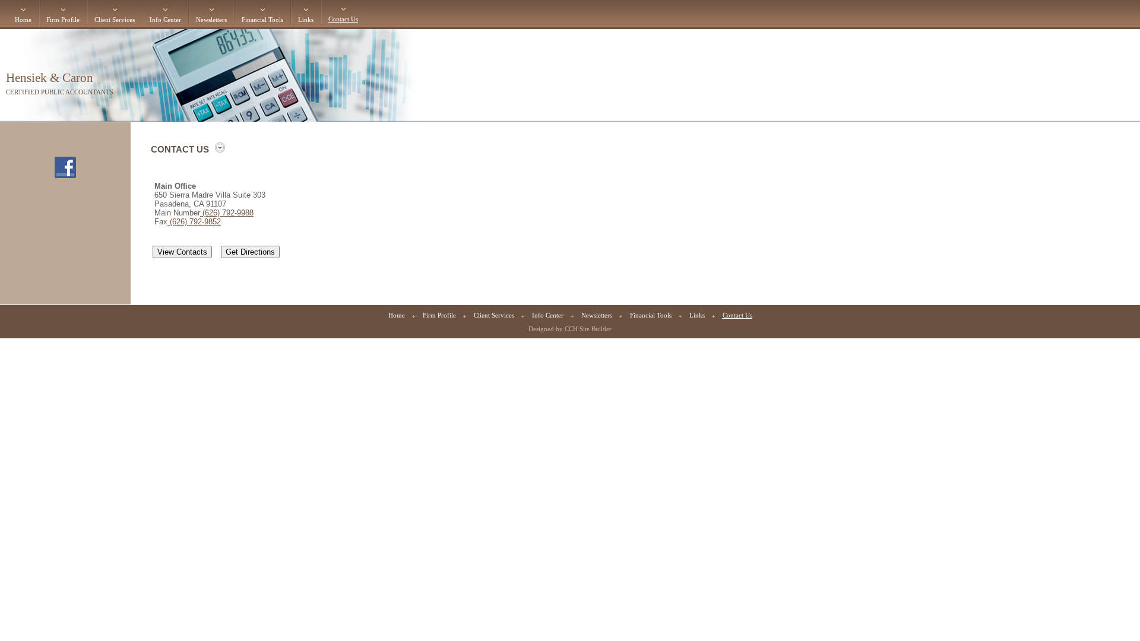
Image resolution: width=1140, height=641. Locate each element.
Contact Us (343, 19)
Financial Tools (262, 20)
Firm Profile (63, 20)
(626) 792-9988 (227, 212)
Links (306, 20)
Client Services (114, 20)
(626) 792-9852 (194, 221)
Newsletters (211, 20)
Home (23, 20)
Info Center (165, 20)
